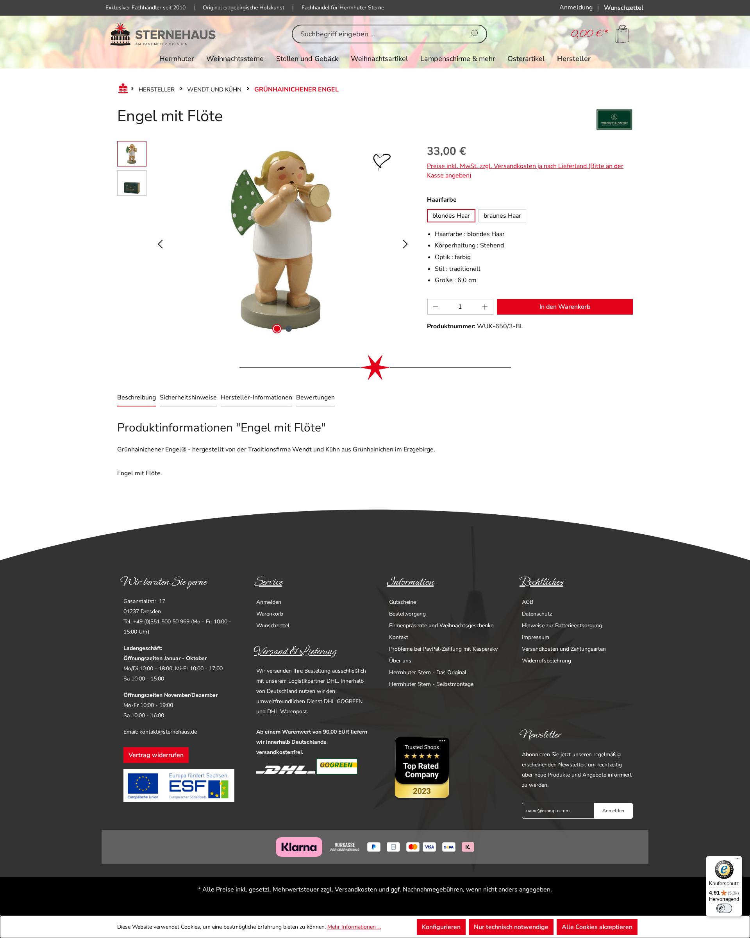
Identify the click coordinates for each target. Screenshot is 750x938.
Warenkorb (269, 614)
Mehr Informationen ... (354, 927)
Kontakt (398, 637)
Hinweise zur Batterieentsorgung (562, 625)
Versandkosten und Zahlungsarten (564, 649)
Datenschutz (537, 614)
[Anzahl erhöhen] (485, 307)
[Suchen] (473, 34)
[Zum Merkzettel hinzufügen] (382, 162)
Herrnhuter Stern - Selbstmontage (431, 684)
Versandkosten (356, 889)
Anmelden (268, 602)
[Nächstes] (405, 239)
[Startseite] (121, 89)
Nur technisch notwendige (511, 927)
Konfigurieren (441, 927)
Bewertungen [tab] (315, 397)
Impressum (535, 637)
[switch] (724, 908)
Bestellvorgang (407, 614)
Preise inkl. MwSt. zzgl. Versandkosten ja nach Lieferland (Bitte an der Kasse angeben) (525, 171)
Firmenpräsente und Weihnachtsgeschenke (441, 625)
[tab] (136, 398)
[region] (264, 239)
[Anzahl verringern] (435, 307)
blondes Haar (451, 215)
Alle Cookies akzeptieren (597, 927)
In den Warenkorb (564, 307)
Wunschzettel (272, 625)
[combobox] (377, 34)
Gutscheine (402, 602)
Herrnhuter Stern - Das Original (427, 672)
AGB (527, 602)
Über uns (400, 660)
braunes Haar (502, 215)
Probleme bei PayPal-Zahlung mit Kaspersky (443, 649)
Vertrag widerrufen (156, 755)
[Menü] (737, 860)
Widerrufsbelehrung (546, 660)
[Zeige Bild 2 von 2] (289, 329)
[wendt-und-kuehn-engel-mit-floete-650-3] (282, 239)
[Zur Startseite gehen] (163, 34)
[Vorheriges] (160, 239)
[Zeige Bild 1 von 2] (277, 329)
